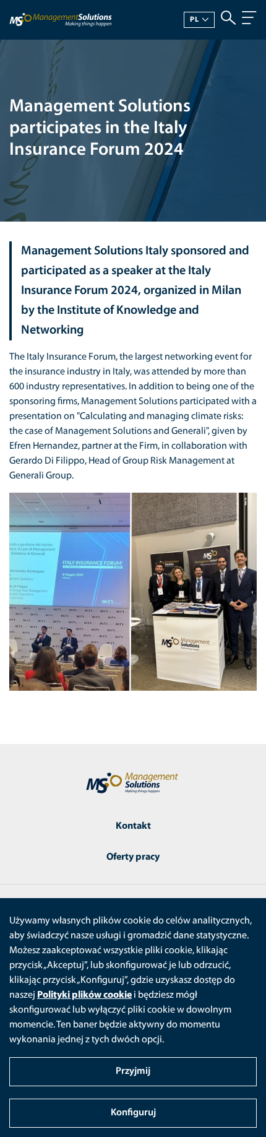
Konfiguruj (133, 1113)
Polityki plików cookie (84, 995)
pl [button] (194, 20)
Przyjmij (133, 1071)
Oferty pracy (133, 857)
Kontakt (133, 826)
